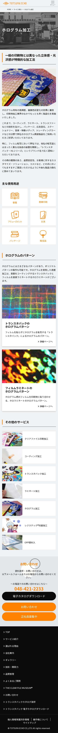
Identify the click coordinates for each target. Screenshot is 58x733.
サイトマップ (29, 722)
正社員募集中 (29, 616)
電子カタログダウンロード (29, 596)
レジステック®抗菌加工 (36, 525)
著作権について (40, 719)
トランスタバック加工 (35, 473)
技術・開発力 (11, 667)
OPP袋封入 (30, 542)
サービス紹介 (11, 639)
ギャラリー (10, 660)
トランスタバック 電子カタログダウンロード (27, 708)
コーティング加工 (33, 456)
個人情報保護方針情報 (18, 719)
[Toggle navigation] (53, 3)
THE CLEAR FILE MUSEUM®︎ (19, 687)
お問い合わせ (29, 607)
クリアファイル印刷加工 (36, 438)
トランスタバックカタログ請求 (20, 701)
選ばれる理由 (11, 646)
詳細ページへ (46, 341)
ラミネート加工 (32, 491)
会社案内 (9, 653)
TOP (7, 632)
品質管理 (9, 674)
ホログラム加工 (32, 508)
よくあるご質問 (13, 680)
